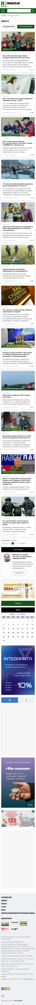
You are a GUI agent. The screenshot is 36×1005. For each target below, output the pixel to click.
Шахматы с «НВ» (7, 49)
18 (8, 633)
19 (13, 633)
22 (27, 633)
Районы (18, 603)
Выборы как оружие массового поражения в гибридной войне (22, 556)
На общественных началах (11, 134)
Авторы (3, 910)
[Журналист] (14, 923)
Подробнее (19, 573)
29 (27, 637)
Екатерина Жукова (9, 112)
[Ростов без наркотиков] (5, 923)
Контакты (4, 904)
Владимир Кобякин (10, 281)
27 (18, 637)
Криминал (6, 514)
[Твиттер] (8, 988)
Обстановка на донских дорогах (13, 388)
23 (32, 633)
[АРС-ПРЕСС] (5, 929)
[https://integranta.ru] (18, 670)
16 (32, 629)
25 (8, 637)
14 (23, 629)
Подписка (4, 901)
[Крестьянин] (23, 923)
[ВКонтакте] (2, 988)
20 (18, 633)
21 (22, 633)
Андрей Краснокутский (11, 198)
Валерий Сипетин (9, 69)
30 (32, 637)
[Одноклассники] (5, 988)
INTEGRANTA (11, 1000)
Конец (23, 543)
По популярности (25, 26)
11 (8, 629)
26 (13, 637)
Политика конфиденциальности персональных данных (18, 913)
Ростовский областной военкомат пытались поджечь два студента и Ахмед (16, 522)
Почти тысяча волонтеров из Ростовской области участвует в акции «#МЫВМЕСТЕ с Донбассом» (17, 143)
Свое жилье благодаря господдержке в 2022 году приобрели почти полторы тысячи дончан (18, 228)
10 (4, 629)
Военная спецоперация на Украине (13, 262)
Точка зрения (18, 549)
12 (13, 629)
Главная (3, 15)
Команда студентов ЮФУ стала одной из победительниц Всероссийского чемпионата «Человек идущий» (17, 354)
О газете (3, 907)
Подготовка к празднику (10, 429)
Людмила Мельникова (11, 366)
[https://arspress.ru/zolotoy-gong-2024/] (18, 588)
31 (3, 641)
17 (3, 633)
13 (18, 629)
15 (27, 629)
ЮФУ (4, 346)
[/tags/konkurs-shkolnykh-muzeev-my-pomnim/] (18, 783)
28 (23, 637)
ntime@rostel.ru (28, 979)
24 (4, 637)
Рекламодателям (6, 897)
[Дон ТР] (14, 929)
